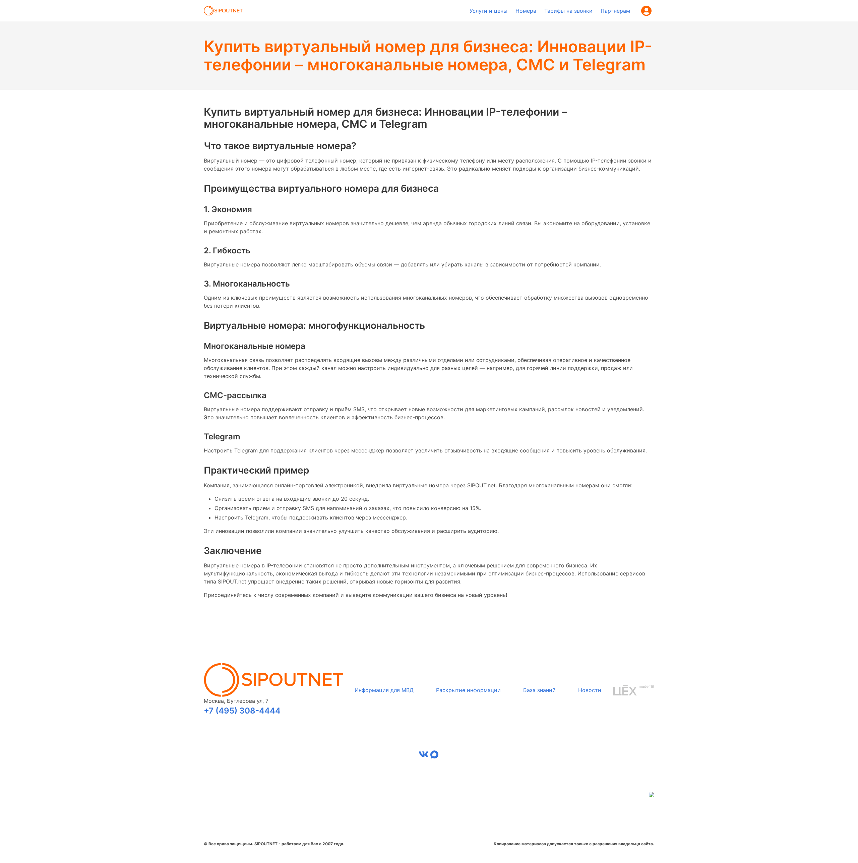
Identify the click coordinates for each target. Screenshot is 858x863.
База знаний (539, 690)
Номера (525, 10)
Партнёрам (615, 10)
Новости (589, 690)
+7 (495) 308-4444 (242, 711)
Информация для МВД (384, 690)
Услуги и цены (488, 10)
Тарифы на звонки (568, 10)
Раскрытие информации (468, 690)
